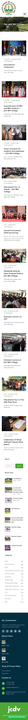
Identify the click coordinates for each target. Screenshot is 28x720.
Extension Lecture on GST (12, 317)
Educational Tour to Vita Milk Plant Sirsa (14, 400)
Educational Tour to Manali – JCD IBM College (12, 189)
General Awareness (9, 564)
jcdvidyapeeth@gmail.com (12, 687)
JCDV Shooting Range (10, 595)
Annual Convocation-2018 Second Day (12, 231)
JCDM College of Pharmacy (11, 589)
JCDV (6, 592)
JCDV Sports (8, 598)
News (6, 602)
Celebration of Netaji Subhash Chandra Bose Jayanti (13, 442)
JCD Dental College (9, 573)
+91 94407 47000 (10, 682)
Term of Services (6, 670)
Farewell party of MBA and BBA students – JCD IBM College (13, 108)
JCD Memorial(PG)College (11, 583)
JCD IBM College (9, 580)
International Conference (9, 65)
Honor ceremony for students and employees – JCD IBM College (14, 151)
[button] (17, 716)
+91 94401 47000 (10, 684)
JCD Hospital (8, 577)
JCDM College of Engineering (12, 586)
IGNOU (6, 567)
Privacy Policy (5, 673)
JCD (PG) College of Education (12, 570)
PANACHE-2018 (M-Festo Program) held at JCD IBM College (13, 273)
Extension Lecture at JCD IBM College (12, 361)
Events (6, 561)
